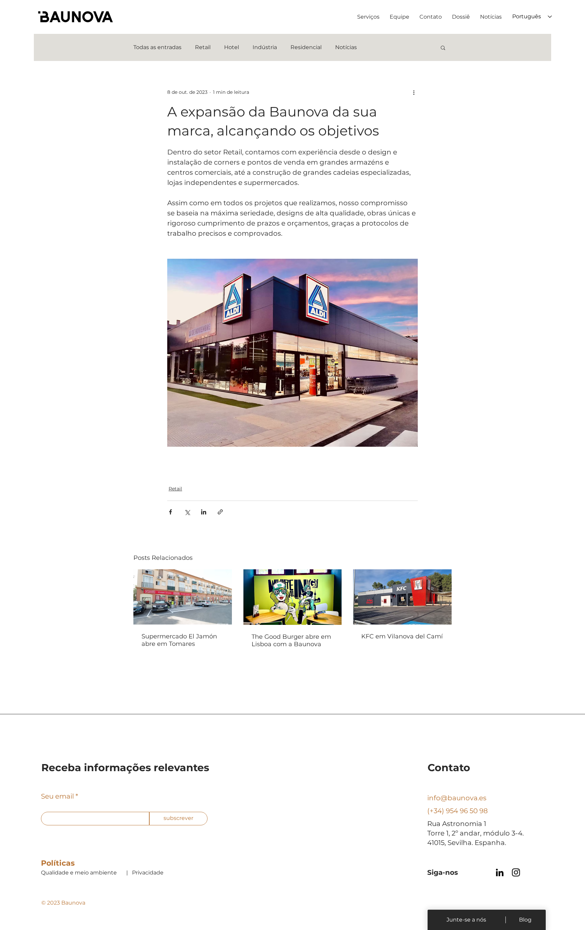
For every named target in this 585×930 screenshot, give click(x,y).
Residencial (306, 47)
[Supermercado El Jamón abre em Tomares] (182, 597)
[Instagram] (516, 872)
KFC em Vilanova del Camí (402, 636)
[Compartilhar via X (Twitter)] (187, 512)
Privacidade (148, 872)
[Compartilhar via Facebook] (170, 512)
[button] (443, 47)
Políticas (58, 863)
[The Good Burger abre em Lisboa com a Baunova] (292, 597)
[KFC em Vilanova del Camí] (402, 597)
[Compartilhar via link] (220, 512)
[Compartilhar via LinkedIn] (203, 512)
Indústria (265, 47)
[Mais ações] (414, 92)
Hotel (231, 47)
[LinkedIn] (499, 872)
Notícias (346, 47)
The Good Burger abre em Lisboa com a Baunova (291, 640)
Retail (203, 47)
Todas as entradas (157, 47)
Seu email (57, 796)
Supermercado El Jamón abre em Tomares (179, 640)
